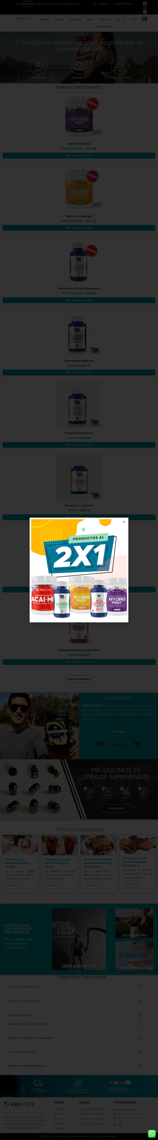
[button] (124, 522)
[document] (79, 570)
